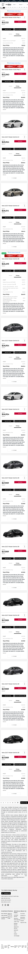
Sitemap (12, 946)
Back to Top (24, 802)
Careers (22, 920)
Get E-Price (20, 21)
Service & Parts (17, 911)
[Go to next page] (27, 7)
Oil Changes (16, 935)
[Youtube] (8, 905)
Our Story (22, 913)
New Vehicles (4, 913)
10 (24, 7)
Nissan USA (23, 946)
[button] (24, 17)
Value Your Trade (8, 29)
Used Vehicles (4, 915)
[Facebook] (2, 905)
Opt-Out (26, 946)
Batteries (16, 930)
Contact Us (7, 893)
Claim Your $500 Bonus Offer (20, 29)
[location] (24, 1)
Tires (15, 932)
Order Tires (16, 921)
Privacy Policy (5, 946)
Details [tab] (10, 34)
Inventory (4, 911)
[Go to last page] (17, 802)
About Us (23, 911)
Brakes (15, 933)
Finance (10, 911)
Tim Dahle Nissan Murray (2, 946)
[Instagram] (5, 905)
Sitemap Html (16, 946)
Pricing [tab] (17, 34)
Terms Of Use (9, 946)
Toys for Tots (23, 922)
